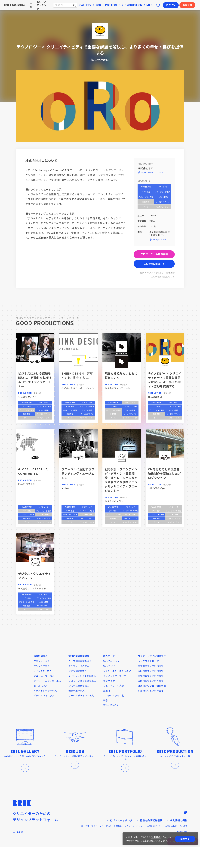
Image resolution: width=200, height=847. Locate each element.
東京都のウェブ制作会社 (151, 666)
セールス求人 (41, 685)
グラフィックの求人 (78, 666)
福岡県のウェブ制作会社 (151, 680)
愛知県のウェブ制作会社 (151, 675)
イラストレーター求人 (45, 690)
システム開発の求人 (78, 685)
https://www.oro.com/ (152, 172)
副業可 (106, 690)
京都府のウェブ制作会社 (151, 690)
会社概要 (183, 826)
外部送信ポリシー (155, 826)
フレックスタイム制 (113, 695)
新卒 (105, 700)
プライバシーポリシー (134, 826)
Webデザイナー (111, 666)
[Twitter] (185, 812)
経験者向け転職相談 (151, 820)
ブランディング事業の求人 (82, 675)
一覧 (31, 5)
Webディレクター (112, 661)
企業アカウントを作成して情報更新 (157, 272)
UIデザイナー (110, 680)
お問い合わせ (171, 826)
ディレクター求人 (43, 670)
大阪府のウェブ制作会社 (151, 670)
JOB (98, 5)
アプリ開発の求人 (77, 670)
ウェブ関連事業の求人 (80, 661)
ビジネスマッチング (121, 820)
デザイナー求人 (42, 661)
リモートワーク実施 (113, 685)
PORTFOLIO (112, 5)
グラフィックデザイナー (116, 675)
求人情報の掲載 (178, 820)
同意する (185, 839)
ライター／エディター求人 (47, 680)
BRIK (20, 832)
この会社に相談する (154, 263)
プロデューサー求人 (44, 675)
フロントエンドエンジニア (117, 670)
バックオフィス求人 (44, 695)
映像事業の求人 (76, 690)
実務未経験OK (110, 705)
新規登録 (187, 5)
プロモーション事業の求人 (82, 680)
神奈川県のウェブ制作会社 (152, 685)
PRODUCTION (133, 5)
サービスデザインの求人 (81, 695)
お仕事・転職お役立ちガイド (90, 826)
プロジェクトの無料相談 (154, 254)
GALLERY (85, 5)
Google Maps (159, 239)
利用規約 (118, 826)
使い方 (109, 826)
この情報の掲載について (163, 276)
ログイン (170, 5)
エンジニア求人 (42, 666)
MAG (149, 5)
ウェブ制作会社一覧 (148, 661)
